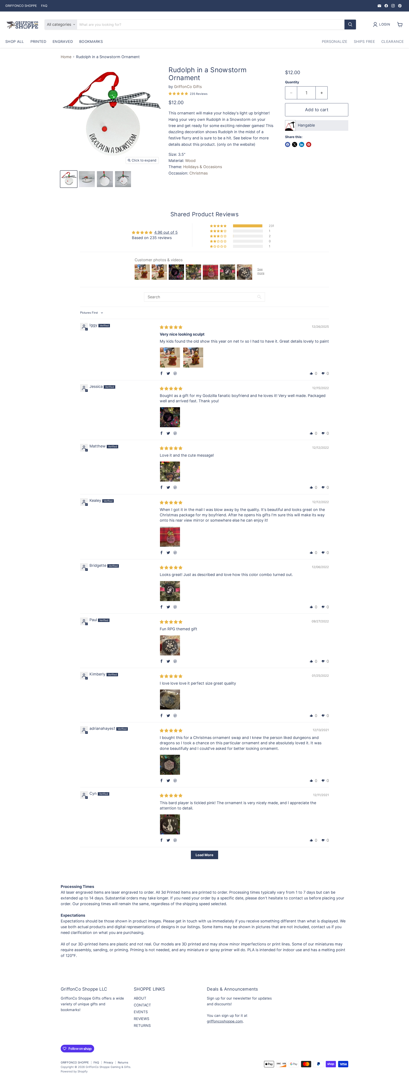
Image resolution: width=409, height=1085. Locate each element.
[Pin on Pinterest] (308, 144)
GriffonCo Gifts (188, 86)
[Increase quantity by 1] (322, 92)
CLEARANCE (392, 41)
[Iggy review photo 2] (193, 357)
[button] (218, 225)
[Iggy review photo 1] (170, 357)
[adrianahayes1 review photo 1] (170, 765)
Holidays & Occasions (202, 166)
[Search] (350, 24)
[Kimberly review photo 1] (170, 699)
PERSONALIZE (334, 41)
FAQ (44, 6)
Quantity (292, 82)
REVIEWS (141, 1019)
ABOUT (140, 998)
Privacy (108, 1062)
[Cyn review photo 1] (170, 824)
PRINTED (38, 41)
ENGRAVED (63, 41)
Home (66, 57)
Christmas (198, 173)
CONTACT (142, 1005)
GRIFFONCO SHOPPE (21, 6)
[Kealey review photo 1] (170, 537)
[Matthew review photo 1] (170, 471)
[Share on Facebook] (287, 144)
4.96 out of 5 (166, 232)
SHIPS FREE (364, 41)
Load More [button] (204, 855)
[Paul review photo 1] (170, 645)
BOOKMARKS (91, 41)
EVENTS (141, 1012)
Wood (190, 160)
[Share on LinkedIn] (301, 144)
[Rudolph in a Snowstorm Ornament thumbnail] (68, 179)
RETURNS (142, 1025)
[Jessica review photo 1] (170, 417)
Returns (123, 1062)
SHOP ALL (14, 41)
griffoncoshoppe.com (225, 1021)
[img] (171, 327)
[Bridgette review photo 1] (170, 591)
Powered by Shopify (74, 1071)
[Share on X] (294, 144)
